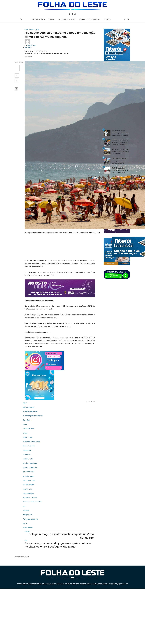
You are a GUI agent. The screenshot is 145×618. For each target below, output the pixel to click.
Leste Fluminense (37, 19)
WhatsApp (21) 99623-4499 (118, 584)
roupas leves (28, 489)
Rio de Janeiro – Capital (67, 19)
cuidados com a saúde (31, 442)
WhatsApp (28, 47)
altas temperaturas (30, 411)
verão (25, 523)
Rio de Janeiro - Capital (32, 29)
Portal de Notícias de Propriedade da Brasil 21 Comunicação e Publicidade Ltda (48, 584)
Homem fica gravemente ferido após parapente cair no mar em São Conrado (120, 142)
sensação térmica (30, 497)
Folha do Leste (31, 45)
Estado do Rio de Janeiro (89, 19)
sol (24, 506)
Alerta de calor (28, 407)
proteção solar (28, 472)
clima (25, 433)
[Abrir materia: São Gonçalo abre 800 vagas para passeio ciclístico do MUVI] (107, 161)
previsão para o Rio (30, 467)
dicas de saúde (28, 446)
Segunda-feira (28, 493)
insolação (26, 454)
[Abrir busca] (128, 19)
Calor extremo (28, 429)
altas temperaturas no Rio (33, 416)
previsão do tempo (30, 463)
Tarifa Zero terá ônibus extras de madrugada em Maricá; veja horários (120, 170)
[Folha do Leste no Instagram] (72, 14)
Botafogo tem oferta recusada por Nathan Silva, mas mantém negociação (120, 133)
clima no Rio (27, 437)
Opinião (51, 19)
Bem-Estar (27, 420)
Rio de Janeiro (28, 485)
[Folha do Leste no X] (17, 81)
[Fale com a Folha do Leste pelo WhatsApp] (117, 274)
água (25, 403)
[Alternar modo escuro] (21, 19)
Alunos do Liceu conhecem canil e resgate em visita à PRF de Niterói (120, 151)
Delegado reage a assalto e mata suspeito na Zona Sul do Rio (61, 536)
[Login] (124, 19)
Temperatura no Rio (30, 519)
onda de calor (28, 459)
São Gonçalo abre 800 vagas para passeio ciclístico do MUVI (119, 161)
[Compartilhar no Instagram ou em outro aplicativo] (16, 89)
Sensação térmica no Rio (32, 502)
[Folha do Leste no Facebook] (69, 14)
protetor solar (28, 476)
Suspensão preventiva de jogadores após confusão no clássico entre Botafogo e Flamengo (58, 545)
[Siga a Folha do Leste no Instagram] (44, 360)
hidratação (27, 450)
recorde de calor (29, 480)
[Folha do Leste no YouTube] (75, 14)
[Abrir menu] (17, 19)
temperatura (28, 515)
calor (25, 424)
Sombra (26, 510)
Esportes (106, 19)
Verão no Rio (28, 528)
